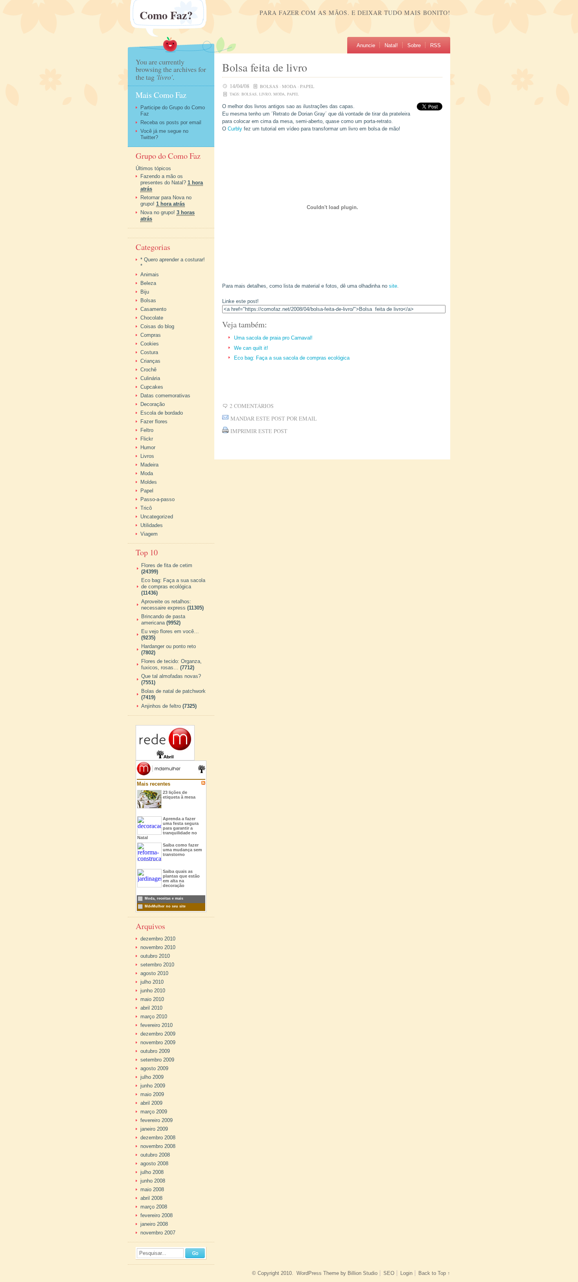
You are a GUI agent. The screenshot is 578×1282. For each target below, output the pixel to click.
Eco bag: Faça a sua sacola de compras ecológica (292, 358)
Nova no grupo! (157, 212)
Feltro (146, 430)
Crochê (148, 370)
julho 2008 (152, 1172)
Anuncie (366, 45)
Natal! (391, 45)
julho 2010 (152, 982)
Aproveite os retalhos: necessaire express (166, 605)
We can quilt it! (251, 348)
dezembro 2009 (157, 1034)
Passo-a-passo (157, 499)
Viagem (149, 534)
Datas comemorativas (165, 396)
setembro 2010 (157, 965)
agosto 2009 (154, 1068)
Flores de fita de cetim (166, 565)
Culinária (150, 378)
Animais (149, 274)
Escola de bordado (161, 413)
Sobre (414, 45)
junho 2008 (152, 1181)
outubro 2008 (155, 1155)
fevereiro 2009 (156, 1120)
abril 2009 (151, 1103)
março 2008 (153, 1207)
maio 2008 (152, 1189)
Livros (147, 456)
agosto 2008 (154, 1163)
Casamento (153, 309)
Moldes (148, 482)
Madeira (149, 465)
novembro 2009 (157, 1042)
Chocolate (151, 318)
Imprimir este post (258, 431)
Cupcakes (151, 387)
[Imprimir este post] (225, 431)
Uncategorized (156, 517)
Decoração (152, 404)
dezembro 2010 (157, 939)
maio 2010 (152, 999)
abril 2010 (151, 1008)
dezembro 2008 (157, 1138)
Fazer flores (154, 421)
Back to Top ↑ (434, 1273)
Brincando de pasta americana (163, 619)
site (393, 286)
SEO (388, 1273)
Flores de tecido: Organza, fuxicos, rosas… (171, 664)
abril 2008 (151, 1198)
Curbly (235, 129)
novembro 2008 (157, 1146)
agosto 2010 (154, 973)
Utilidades (151, 525)
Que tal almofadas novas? (171, 676)
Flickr (146, 439)
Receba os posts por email (170, 122)
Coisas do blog (157, 326)
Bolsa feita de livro (264, 67)
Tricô (146, 508)
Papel (307, 86)
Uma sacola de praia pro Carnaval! (273, 338)
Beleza (148, 283)
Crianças (150, 361)
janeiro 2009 (154, 1129)
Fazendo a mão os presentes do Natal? (163, 179)
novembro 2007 (157, 1233)
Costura (149, 352)
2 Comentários (252, 406)
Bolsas (269, 86)
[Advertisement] (314, 382)
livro (265, 94)
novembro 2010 (157, 947)
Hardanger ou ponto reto (168, 646)
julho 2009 (152, 1077)
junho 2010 (152, 991)
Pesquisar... (152, 1253)
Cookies (149, 344)
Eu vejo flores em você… (170, 631)
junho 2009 (152, 1086)
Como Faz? (166, 15)
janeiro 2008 (154, 1224)
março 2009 (153, 1112)
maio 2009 (152, 1094)
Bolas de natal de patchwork (173, 691)
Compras (150, 335)
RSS (435, 45)
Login (406, 1273)
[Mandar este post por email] (225, 418)
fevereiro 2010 (156, 1025)
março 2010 (153, 1016)
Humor (147, 447)
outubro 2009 (155, 1051)
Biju (144, 292)
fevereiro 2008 (156, 1215)
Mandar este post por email (273, 418)
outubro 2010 (155, 956)
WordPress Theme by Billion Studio (336, 1273)
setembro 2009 (157, 1060)
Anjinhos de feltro (161, 706)
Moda (289, 86)
